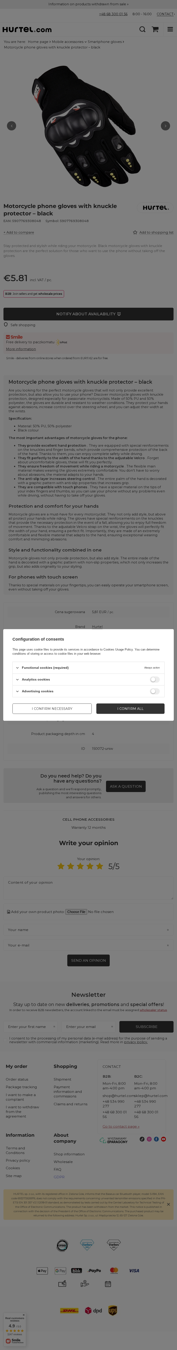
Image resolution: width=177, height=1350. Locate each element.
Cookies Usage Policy (118, 649)
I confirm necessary (52, 709)
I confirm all (130, 709)
